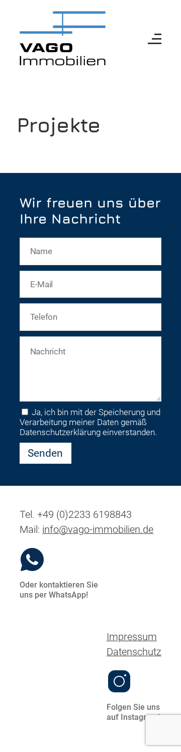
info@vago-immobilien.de (97, 529)
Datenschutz (134, 652)
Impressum (132, 637)
